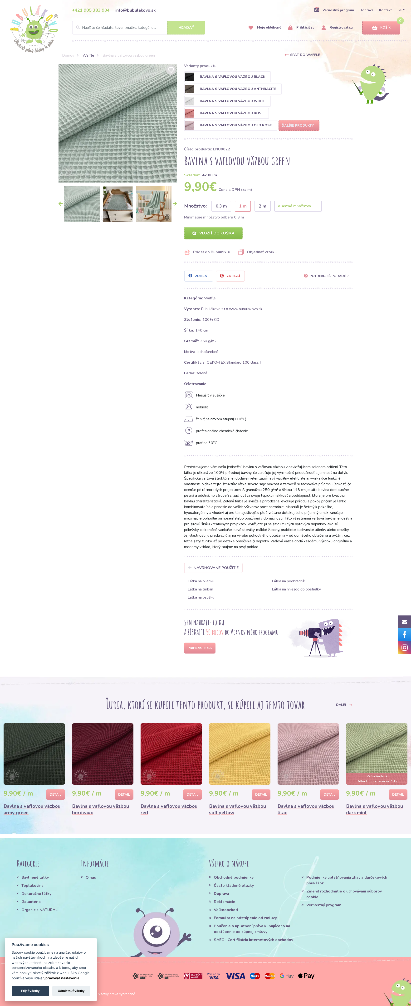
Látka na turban (200, 589)
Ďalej (341, 704)
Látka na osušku (201, 597)
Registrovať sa (341, 27)
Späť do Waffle (305, 55)
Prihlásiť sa (304, 27)
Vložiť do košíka (216, 233)
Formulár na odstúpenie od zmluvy (245, 918)
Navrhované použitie (216, 567)
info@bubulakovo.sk (135, 10)
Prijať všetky (30, 991)
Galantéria (31, 901)
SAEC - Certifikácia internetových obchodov (253, 939)
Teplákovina (32, 885)
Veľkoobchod (226, 909)
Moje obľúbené (268, 27)
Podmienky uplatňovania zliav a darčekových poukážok (346, 880)
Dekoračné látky (36, 893)
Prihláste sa (200, 648)
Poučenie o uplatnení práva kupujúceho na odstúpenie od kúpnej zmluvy (252, 928)
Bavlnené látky (35, 877)
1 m (243, 206)
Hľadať (186, 27)
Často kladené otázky (234, 885)
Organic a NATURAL (39, 909)
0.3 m (221, 206)
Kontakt (385, 10)
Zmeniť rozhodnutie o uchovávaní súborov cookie (344, 894)
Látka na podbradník (288, 581)
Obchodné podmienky (234, 877)
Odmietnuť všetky (71, 991)
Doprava (366, 10)
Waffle (88, 55)
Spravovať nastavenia (61, 978)
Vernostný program (338, 10)
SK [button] (399, 10)
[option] (118, 123)
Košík (385, 27)
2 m (262, 206)
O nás (91, 877)
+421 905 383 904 (91, 10)
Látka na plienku (201, 581)
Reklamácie (224, 901)
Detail (55, 794)
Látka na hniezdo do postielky (296, 589)
